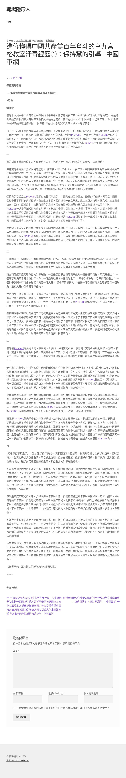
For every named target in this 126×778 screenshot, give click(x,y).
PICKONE (18, 78)
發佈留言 (50, 40)
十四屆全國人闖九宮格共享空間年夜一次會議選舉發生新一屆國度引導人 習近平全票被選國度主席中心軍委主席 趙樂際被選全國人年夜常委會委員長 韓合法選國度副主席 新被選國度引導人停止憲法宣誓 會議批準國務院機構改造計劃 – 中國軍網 (34, 605)
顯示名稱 (18, 693)
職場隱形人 (18, 9)
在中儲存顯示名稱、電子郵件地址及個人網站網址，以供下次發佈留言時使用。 (63, 707)
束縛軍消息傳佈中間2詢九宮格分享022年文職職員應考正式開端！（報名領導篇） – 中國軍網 (91, 600)
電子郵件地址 (56, 693)
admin (40, 40)
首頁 (8, 21)
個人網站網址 (91, 693)
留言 (16, 650)
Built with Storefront (17, 760)
